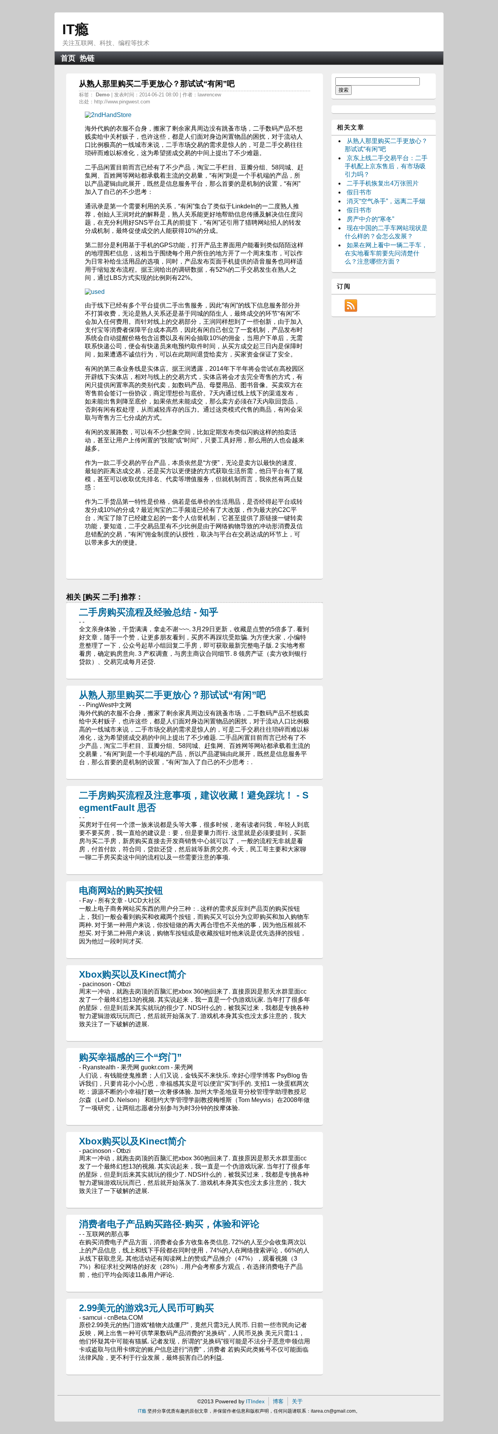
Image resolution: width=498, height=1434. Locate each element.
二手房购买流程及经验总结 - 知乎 (148, 612)
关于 (297, 1401)
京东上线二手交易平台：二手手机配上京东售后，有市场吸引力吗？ (386, 166)
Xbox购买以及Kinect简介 (132, 974)
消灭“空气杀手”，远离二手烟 (386, 201)
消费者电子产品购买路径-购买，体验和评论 (169, 1224)
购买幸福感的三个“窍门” (130, 1057)
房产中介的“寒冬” (370, 219)
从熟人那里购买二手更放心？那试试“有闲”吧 (172, 695)
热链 (87, 58)
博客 (278, 1401)
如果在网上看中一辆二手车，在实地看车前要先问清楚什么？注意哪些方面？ (386, 253)
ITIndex (255, 1401)
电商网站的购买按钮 (121, 890)
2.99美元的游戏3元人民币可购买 (146, 1308)
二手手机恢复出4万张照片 (383, 183)
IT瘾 (75, 29)
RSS (351, 305)
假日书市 (359, 192)
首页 (68, 58)
